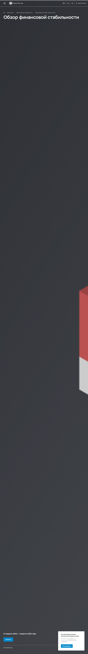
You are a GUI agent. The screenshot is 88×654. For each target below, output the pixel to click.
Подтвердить (66, 646)
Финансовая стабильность (24, 12)
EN (72, 3)
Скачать (8, 639)
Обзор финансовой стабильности (45, 12)
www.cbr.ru (71, 638)
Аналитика (10, 12)
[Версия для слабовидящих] (68, 3)
